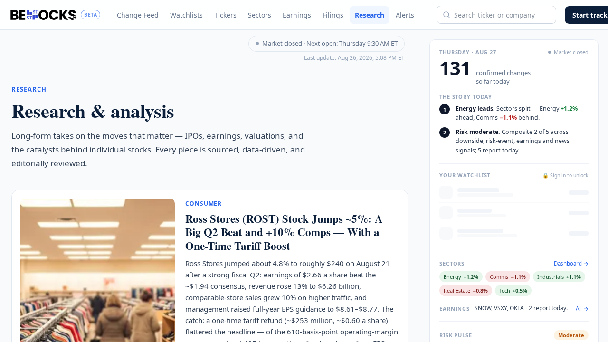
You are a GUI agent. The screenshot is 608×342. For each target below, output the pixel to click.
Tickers (225, 14)
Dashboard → (571, 263)
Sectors (259, 14)
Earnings (297, 14)
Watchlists (186, 14)
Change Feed (138, 14)
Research (369, 14)
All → (582, 309)
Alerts (405, 14)
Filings (333, 14)
